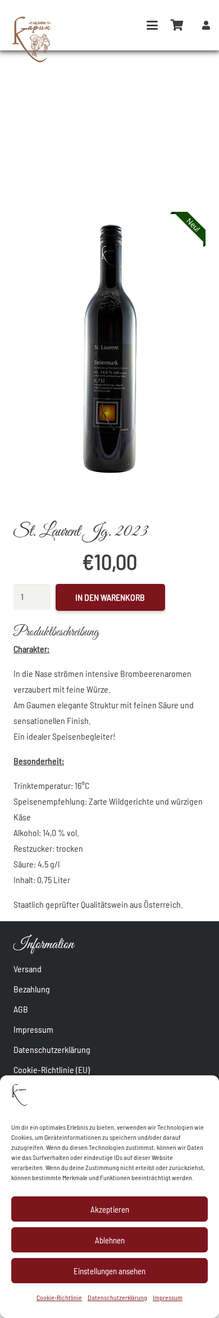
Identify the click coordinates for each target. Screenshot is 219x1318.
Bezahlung (31, 988)
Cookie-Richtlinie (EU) (51, 1069)
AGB (20, 1009)
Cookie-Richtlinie (59, 1297)
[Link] (206, 25)
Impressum (167, 1297)
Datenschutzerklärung (117, 1297)
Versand (27, 968)
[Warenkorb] (177, 25)
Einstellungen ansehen (109, 1271)
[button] (152, 25)
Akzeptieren (109, 1209)
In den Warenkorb (110, 597)
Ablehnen (110, 1240)
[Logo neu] (33, 39)
